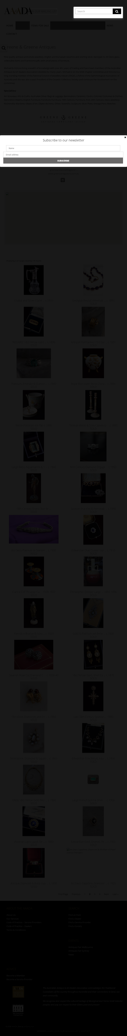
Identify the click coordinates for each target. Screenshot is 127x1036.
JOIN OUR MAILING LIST (43, 11)
